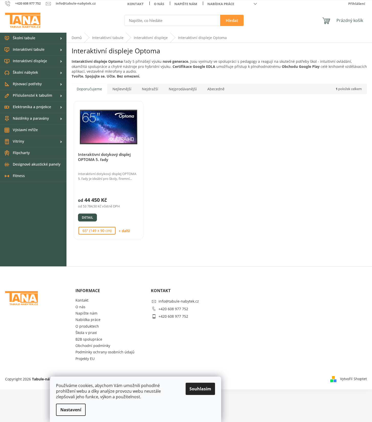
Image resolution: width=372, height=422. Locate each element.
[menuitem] (33, 38)
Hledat (232, 20)
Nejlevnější (121, 88)
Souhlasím (200, 389)
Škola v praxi (86, 332)
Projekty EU (85, 358)
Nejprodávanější (183, 88)
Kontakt (135, 4)
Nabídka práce (220, 4)
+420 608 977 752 (173, 308)
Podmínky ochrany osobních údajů (104, 352)
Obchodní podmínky (92, 345)
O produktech (87, 326)
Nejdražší (150, 88)
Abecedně (215, 88)
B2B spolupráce (88, 339)
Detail (87, 217)
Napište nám (185, 4)
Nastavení (70, 410)
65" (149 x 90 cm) (97, 230)
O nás (159, 4)
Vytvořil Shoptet (353, 378)
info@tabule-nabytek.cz (179, 301)
